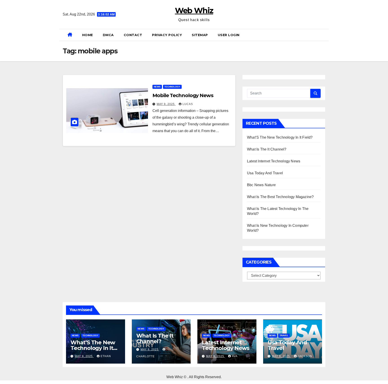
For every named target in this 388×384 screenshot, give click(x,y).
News (157, 86)
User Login (229, 35)
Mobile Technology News (182, 95)
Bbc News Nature (261, 185)
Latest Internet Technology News (273, 161)
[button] (323, 35)
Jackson (305, 356)
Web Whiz (194, 10)
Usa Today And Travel (265, 173)
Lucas (188, 104)
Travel (284, 335)
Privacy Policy (167, 35)
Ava (235, 356)
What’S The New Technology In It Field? (280, 137)
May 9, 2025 (166, 104)
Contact (133, 35)
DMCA (108, 35)
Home (87, 35)
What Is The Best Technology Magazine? (280, 197)
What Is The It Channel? (267, 149)
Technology (172, 86)
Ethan (106, 356)
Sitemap (200, 35)
